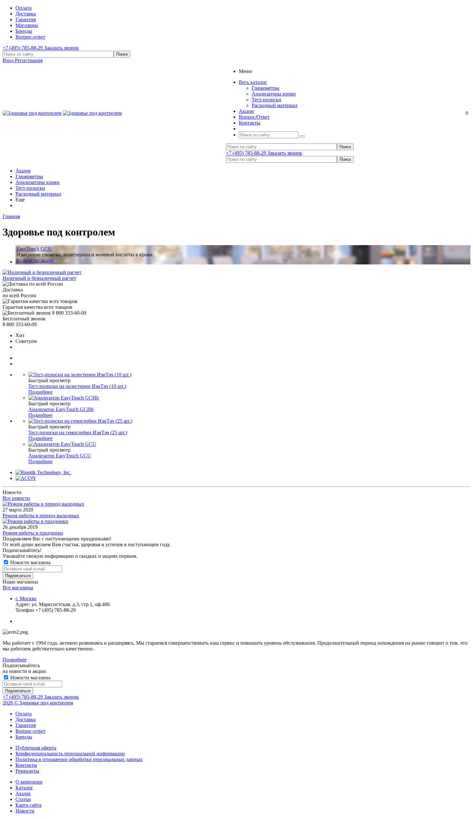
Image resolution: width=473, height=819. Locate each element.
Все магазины (18, 587)
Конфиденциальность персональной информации (70, 753)
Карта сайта (28, 805)
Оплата (23, 713)
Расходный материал (274, 105)
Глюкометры (265, 88)
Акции (23, 170)
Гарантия (25, 725)
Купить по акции (35, 260)
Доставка (25, 719)
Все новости (16, 498)
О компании (28, 782)
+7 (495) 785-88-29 (23, 48)
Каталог (24, 787)
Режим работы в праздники (33, 533)
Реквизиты (27, 771)
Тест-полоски (266, 99)
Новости (24, 811)
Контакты (26, 765)
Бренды (23, 737)
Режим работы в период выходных (41, 515)
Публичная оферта (35, 747)
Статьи (23, 799)
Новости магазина (30, 562)
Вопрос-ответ (30, 731)
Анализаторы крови (274, 94)
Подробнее (40, 392)
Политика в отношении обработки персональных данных (79, 759)
